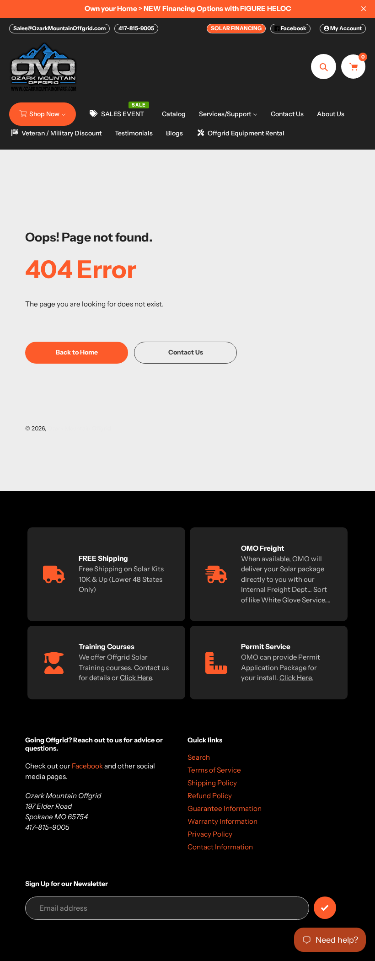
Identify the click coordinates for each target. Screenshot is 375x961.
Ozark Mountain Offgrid (79, 428)
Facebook (293, 28)
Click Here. (296, 677)
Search (199, 757)
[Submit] (325, 908)
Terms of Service (214, 770)
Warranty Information (222, 821)
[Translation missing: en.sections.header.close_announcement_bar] (363, 8)
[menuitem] (42, 114)
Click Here (136, 677)
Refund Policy (210, 795)
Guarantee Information (225, 808)
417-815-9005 (136, 28)
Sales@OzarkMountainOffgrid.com (59, 28)
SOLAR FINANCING (236, 28)
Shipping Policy (212, 782)
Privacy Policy (210, 834)
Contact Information (220, 847)
